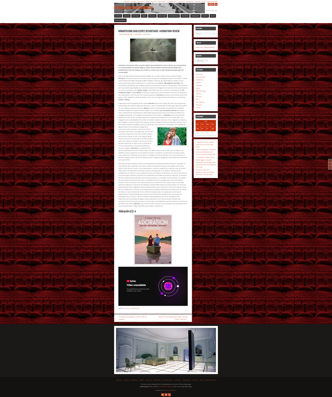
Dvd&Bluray (190, 1)
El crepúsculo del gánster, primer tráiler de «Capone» (132, 318)
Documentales (172, 1)
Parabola (166, 390)
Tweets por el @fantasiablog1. (205, 47)
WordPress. (173, 390)
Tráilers (133, 1)
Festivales (140, 1)
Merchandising (212, 1)
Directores (161, 1)
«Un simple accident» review (205, 157)
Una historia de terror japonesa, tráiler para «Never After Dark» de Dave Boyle (205, 172)
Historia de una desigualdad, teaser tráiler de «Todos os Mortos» (173, 318)
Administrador (127, 34)
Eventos (197, 1)
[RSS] (330, 167)
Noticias (126, 1)
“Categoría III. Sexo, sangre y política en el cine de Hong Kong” (205, 144)
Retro (204, 1)
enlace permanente (133, 308)
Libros (147, 1)
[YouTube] (330, 160)
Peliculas (154, 1)
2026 (205, 121)
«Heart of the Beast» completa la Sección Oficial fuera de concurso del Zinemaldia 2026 (206, 152)
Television (181, 1)
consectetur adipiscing (166, 386)
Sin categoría (200, 102)
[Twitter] (330, 164)
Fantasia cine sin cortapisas (133, 7)
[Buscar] (214, 34)
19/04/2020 (138, 34)
